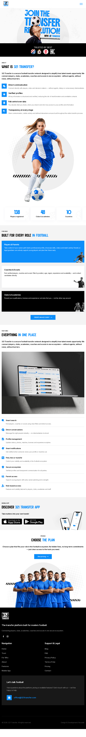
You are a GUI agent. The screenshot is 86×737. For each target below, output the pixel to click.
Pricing (47, 666)
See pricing (42, 556)
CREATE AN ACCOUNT (42, 317)
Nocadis (81, 722)
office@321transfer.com (25, 697)
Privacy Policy (50, 658)
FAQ (46, 653)
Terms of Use (50, 662)
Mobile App (6, 671)
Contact (48, 671)
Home (4, 649)
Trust (4, 653)
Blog (46, 649)
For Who (5, 658)
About (4, 662)
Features (5, 666)
